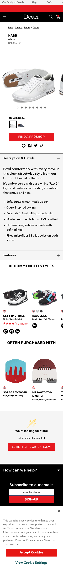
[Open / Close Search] (51, 16)
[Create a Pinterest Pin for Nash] (24, 146)
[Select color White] (13, 124)
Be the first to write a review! (31, 447)
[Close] (59, 510)
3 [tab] (26, 107)
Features (9, 255)
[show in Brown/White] (34, 388)
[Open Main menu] (4, 17)
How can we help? (20, 470)
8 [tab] (45, 107)
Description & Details (19, 158)
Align (34, 2)
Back (10, 28)
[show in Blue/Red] (4, 388)
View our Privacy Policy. (29, 540)
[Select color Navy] (21, 124)
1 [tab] (18, 107)
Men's (27, 28)
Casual (36, 28)
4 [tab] (30, 107)
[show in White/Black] (4, 311)
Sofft (49, 2)
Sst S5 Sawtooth (15, 392)
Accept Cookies (31, 552)
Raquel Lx (39, 316)
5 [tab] (33, 107)
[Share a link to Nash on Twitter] (36, 146)
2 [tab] (22, 107)
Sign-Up (31, 499)
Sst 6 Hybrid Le (14, 316)
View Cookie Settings (31, 563)
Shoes (18, 28)
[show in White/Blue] (37, 311)
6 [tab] (37, 107)
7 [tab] (41, 107)
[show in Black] (41, 311)
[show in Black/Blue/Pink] (34, 311)
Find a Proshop (31, 137)
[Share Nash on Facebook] (30, 146)
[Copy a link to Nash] (42, 146)
